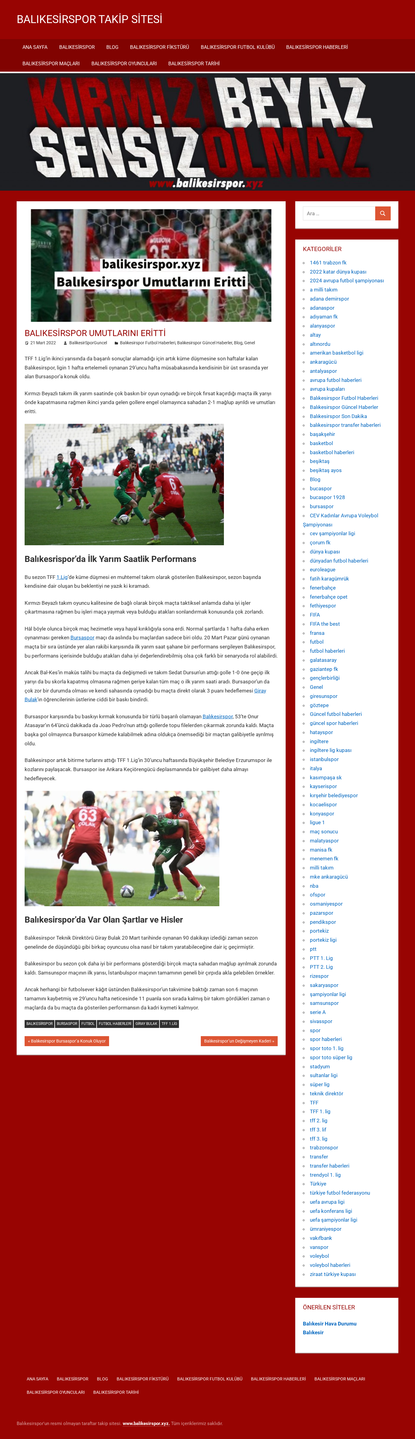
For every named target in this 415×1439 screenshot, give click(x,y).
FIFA (315, 615)
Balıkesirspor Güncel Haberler (204, 342)
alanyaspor (322, 326)
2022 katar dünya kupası (338, 272)
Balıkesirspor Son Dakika (338, 416)
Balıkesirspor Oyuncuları (124, 63)
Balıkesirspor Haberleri (317, 47)
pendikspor (323, 922)
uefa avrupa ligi (327, 1202)
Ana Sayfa (34, 47)
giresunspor (324, 696)
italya (316, 768)
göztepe (319, 705)
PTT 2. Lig (321, 967)
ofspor (317, 895)
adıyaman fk (324, 317)
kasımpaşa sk (326, 777)
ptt (313, 949)
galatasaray (323, 660)
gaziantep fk (324, 669)
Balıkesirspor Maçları (51, 63)
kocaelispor (323, 804)
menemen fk (324, 859)
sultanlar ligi (324, 1075)
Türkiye (318, 1184)
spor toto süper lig (331, 1057)
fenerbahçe (323, 588)
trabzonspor (324, 1148)
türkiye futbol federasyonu (340, 1193)
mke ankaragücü (329, 877)
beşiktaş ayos (326, 470)
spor (315, 1030)
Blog (112, 47)
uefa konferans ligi (331, 1211)
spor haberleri (326, 1039)
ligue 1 (317, 822)
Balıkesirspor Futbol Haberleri (147, 342)
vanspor (319, 1247)
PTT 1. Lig (321, 958)
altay (315, 335)
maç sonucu (324, 831)
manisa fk (321, 850)
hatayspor (321, 732)
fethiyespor (323, 606)
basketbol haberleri (332, 452)
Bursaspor (82, 637)
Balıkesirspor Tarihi (194, 63)
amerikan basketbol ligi (336, 353)
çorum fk (320, 542)
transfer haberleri (329, 1166)
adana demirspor (329, 299)
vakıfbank (321, 1238)
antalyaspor (323, 371)
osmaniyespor (326, 904)
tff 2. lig (319, 1121)
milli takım (322, 868)
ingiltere (319, 741)
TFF (314, 1103)
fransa (317, 633)
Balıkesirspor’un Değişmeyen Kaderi (237, 1042)
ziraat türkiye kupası (333, 1274)
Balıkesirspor (77, 47)
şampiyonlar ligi (328, 994)
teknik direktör (326, 1093)
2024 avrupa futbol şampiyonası (347, 280)
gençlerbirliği (325, 678)
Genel (249, 342)
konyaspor (322, 814)
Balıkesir (313, 1332)
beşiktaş (320, 461)
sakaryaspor (324, 985)
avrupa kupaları (327, 389)
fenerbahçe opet (329, 597)
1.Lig (62, 577)
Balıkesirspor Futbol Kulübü (238, 47)
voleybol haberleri (330, 1265)
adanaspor (322, 308)
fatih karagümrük (329, 579)
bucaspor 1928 (327, 497)
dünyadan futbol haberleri (339, 561)
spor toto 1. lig (327, 1048)
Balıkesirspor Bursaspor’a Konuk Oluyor (68, 1042)
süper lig (320, 1084)
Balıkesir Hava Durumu (330, 1324)
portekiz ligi (323, 940)
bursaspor (322, 506)
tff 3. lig (319, 1139)
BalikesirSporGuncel (88, 342)
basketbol (321, 443)
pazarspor (321, 913)
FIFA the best (325, 624)
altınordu (320, 344)
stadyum (320, 1066)
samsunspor (324, 1003)
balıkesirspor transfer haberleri (345, 425)
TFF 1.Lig (169, 1024)
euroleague (322, 569)
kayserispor (323, 786)
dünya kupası (325, 552)
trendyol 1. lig (325, 1175)
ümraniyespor (325, 1229)
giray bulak (146, 1024)
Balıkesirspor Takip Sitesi (90, 19)
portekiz (319, 931)
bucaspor (321, 488)
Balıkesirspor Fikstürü (159, 47)
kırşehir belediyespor (334, 795)
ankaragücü (323, 362)
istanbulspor (324, 759)
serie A (318, 1012)
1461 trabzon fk (328, 263)
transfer (319, 1157)
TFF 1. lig (320, 1111)
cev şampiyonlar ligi (332, 533)
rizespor (319, 976)
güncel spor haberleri (334, 723)
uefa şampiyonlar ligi (333, 1220)
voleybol (319, 1256)
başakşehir (322, 434)
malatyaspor (324, 841)
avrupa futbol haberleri (336, 380)
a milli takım (324, 290)
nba (314, 886)
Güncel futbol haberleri (336, 714)
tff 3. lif (318, 1130)
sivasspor (321, 1021)
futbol (87, 1024)
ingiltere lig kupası (331, 750)
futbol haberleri (115, 1024)
